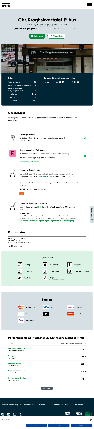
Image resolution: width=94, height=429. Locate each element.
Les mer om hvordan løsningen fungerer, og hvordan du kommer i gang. (47, 220)
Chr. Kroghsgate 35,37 (17, 348)
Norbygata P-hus (14, 356)
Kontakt (55, 405)
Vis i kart (77, 29)
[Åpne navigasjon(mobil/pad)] (89, 4)
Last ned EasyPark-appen (29, 161)
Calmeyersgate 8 (14, 363)
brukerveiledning (45, 176)
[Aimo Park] (6, 4)
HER (38, 207)
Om (28, 405)
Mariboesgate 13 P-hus (17, 378)
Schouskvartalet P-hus (16, 371)
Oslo (47, 15)
